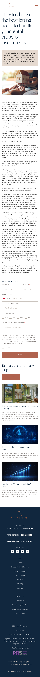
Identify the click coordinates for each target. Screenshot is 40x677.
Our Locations (20, 575)
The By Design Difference (20, 567)
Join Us (20, 588)
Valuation (20, 580)
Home (20, 563)
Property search (20, 571)
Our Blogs (20, 584)
